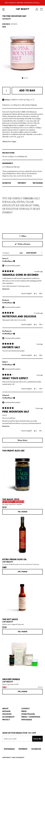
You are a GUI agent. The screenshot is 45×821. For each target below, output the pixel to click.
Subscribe (37, 738)
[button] (9, 23)
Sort (21, 253)
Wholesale (26, 719)
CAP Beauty (22, 9)
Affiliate (6, 711)
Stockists (7, 714)
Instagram (38, 183)
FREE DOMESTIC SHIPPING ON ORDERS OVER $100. (22, 3)
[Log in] (37, 9)
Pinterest (22, 183)
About (5, 708)
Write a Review (27, 245)
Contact (25, 708)
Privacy (6, 719)
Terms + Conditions (30, 717)
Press (24, 711)
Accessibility (8, 717)
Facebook (6, 183)
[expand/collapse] (3, 9)
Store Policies (28, 714)
